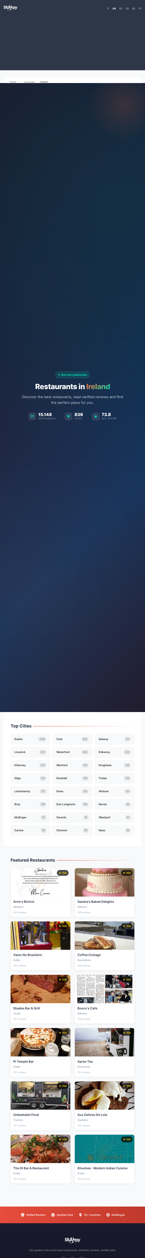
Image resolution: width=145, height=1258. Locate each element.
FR (127, 8)
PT (140, 8)
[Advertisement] (72, 42)
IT (108, 8)
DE (133, 8)
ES (120, 8)
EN (114, 8)
